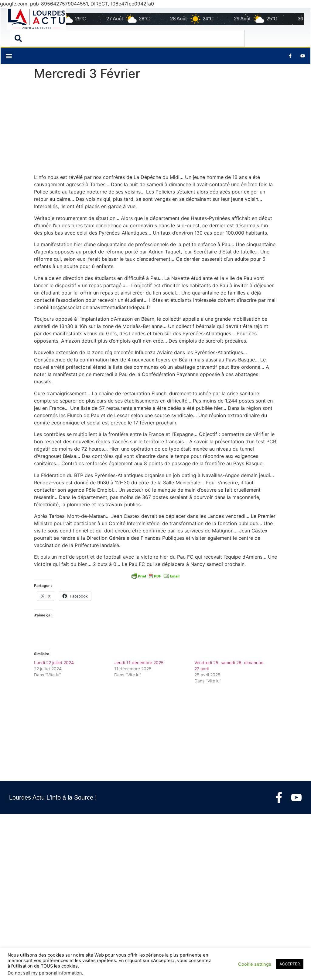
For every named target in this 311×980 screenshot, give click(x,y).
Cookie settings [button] (254, 964)
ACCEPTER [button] (289, 963)
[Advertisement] (155, 128)
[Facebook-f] (278, 797)
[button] (9, 56)
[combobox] (127, 38)
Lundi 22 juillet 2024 (54, 662)
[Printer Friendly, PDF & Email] (155, 576)
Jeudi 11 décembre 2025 (139, 662)
